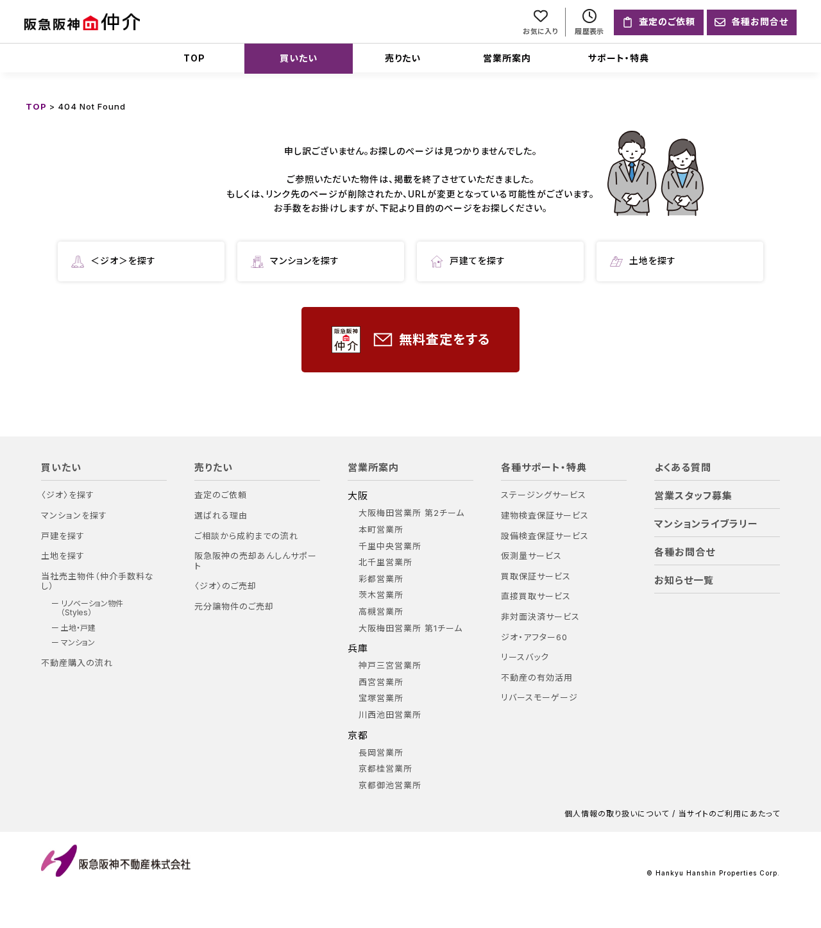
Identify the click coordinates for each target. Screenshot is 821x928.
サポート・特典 (618, 58)
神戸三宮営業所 (390, 665)
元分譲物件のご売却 (234, 606)
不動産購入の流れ (77, 663)
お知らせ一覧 (684, 580)
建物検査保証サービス (545, 515)
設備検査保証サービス (545, 536)
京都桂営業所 (385, 769)
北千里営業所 (385, 562)
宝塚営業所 (381, 698)
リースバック (525, 657)
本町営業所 (381, 529)
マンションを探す (304, 260)
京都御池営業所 (390, 785)
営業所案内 (507, 58)
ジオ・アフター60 (534, 637)
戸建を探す (63, 536)
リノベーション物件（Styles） (92, 608)
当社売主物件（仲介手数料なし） (97, 582)
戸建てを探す (477, 260)
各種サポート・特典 (544, 468)
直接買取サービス (536, 596)
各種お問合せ (684, 552)
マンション (78, 642)
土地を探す (652, 260)
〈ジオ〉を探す (67, 495)
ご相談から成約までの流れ (246, 536)
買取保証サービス (536, 576)
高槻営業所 (381, 612)
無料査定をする (444, 339)
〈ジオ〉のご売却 (225, 586)
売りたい (403, 58)
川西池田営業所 (390, 715)
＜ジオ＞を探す (123, 260)
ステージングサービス (543, 495)
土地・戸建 (78, 628)
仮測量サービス (531, 556)
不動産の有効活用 (537, 678)
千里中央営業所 (390, 546)
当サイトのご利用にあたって (729, 813)
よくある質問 (682, 468)
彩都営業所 (381, 579)
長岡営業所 (381, 753)
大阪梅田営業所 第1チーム (410, 628)
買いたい (298, 58)
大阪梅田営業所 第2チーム (411, 513)
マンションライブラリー (706, 524)
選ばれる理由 (221, 515)
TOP (194, 58)
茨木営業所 (381, 595)
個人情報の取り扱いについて (616, 813)
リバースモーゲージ (539, 697)
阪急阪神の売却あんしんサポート (255, 561)
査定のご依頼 (220, 495)
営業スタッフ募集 (693, 496)
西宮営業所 (381, 682)
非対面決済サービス (540, 617)
